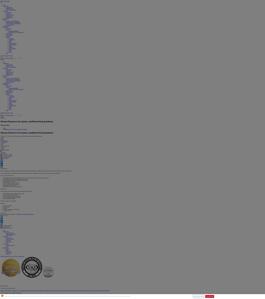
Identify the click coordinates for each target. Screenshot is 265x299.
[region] (132, 296)
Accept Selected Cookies (198, 296)
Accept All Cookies (209, 296)
